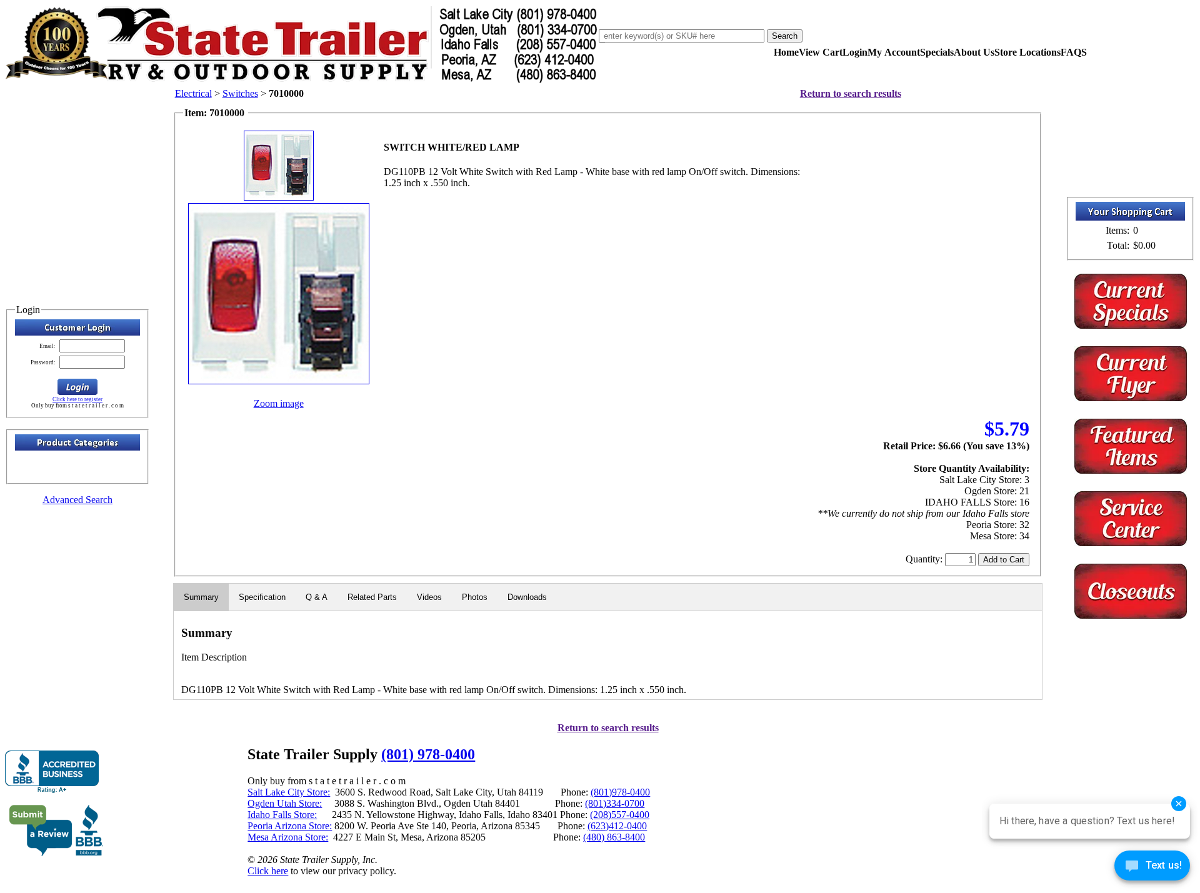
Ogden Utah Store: (285, 803)
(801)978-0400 (620, 792)
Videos (429, 597)
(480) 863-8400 (614, 837)
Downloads (527, 597)
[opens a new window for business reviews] (52, 772)
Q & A (317, 597)
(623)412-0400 (617, 826)
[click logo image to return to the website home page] (302, 80)
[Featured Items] (1130, 325)
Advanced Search (77, 499)
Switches (240, 93)
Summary (201, 597)
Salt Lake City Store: (289, 792)
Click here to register (77, 399)
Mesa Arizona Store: (288, 837)
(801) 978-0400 (428, 754)
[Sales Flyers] (1130, 397)
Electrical (193, 93)
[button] (78, 387)
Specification (262, 597)
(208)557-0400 (619, 814)
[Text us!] (1152, 868)
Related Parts (372, 597)
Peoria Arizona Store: (290, 826)
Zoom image (279, 403)
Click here (268, 871)
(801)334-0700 (614, 803)
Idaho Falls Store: (282, 814)
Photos (475, 597)
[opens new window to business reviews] (56, 853)
